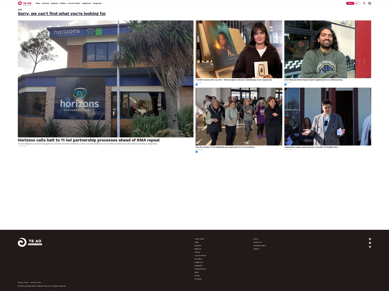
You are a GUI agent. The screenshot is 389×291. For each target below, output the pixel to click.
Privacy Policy (23, 282)
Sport (196, 272)
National (45, 3)
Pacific (197, 276)
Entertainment (200, 269)
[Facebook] (341, 239)
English (350, 3)
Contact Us (257, 242)
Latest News (199, 239)
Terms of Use (35, 282)
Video (38, 3)
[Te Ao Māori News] (30, 259)
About (255, 239)
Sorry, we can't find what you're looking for (62, 13)
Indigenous (86, 3)
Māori (357, 3)
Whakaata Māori (259, 245)
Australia (198, 279)
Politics (63, 3)
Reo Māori (198, 259)
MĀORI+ (256, 249)
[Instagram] (341, 243)
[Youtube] (341, 247)
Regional (54, 3)
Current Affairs (74, 3)
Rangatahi (97, 3)
